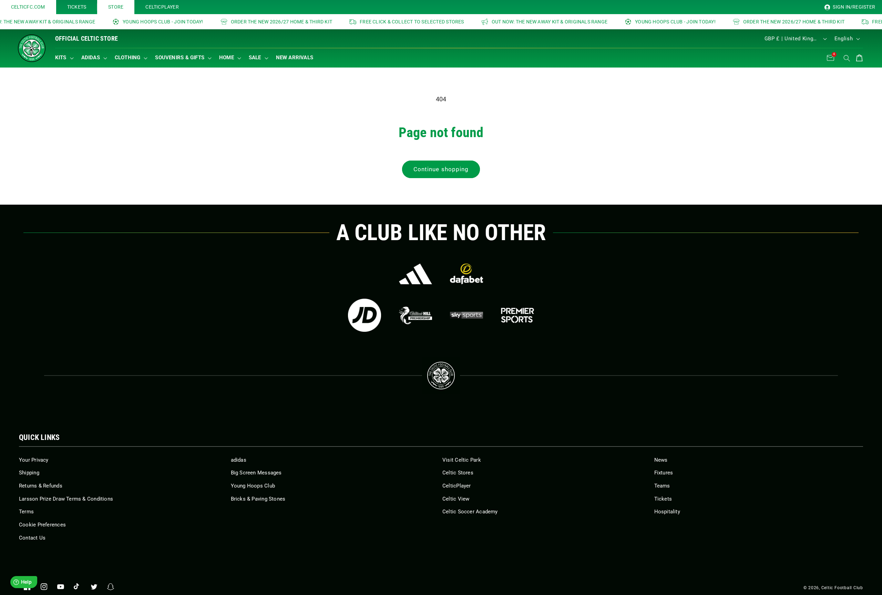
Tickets (663, 499)
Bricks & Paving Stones (258, 499)
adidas (238, 460)
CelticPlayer (456, 486)
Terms (26, 512)
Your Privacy (34, 460)
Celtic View (455, 499)
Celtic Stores (457, 473)
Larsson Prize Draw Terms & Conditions (66, 499)
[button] (66, 58)
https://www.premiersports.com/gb (517, 315)
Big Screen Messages (256, 473)
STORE (115, 7)
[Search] (847, 58)
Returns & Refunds (40, 486)
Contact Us (32, 538)
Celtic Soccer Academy (470, 512)
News (661, 460)
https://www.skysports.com (466, 315)
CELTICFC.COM (28, 7)
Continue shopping (441, 169)
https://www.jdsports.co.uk (364, 315)
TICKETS (76, 7)
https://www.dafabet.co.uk (466, 273)
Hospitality (667, 512)
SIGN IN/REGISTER (853, 7)
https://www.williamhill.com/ (415, 315)
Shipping (29, 473)
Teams (662, 486)
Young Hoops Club (253, 486)
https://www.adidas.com (415, 273)
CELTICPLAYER (162, 7)
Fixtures (663, 473)
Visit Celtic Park (461, 460)
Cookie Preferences (42, 525)
